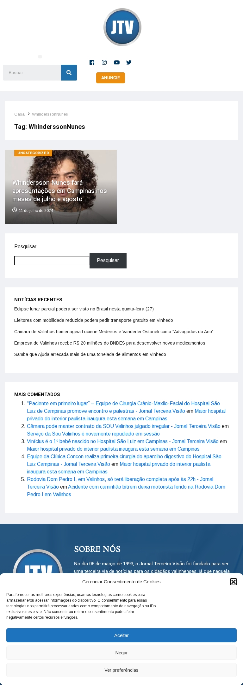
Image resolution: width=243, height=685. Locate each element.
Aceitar (121, 635)
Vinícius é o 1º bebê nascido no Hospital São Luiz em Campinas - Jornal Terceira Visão (123, 441)
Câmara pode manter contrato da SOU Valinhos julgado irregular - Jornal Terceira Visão (124, 426)
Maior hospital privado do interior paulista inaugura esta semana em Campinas (113, 449)
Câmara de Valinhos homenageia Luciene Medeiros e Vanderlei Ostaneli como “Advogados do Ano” (114, 331)
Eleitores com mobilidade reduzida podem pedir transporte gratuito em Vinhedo (93, 320)
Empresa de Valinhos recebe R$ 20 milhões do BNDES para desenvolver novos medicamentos (109, 343)
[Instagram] (104, 62)
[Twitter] (129, 62)
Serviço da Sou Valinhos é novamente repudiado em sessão (93, 433)
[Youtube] (116, 62)
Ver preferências (121, 670)
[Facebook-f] (92, 62)
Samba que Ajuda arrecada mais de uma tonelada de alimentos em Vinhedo (90, 354)
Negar (121, 652)
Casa (19, 114)
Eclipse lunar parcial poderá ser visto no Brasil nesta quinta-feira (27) (84, 308)
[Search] (69, 73)
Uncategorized (33, 153)
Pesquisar (25, 246)
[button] (233, 582)
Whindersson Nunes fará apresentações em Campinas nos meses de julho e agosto (59, 191)
